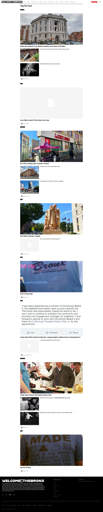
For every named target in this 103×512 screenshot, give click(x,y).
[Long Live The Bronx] (51, 450)
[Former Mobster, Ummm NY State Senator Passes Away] (51, 103)
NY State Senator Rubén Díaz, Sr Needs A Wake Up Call (50, 238)
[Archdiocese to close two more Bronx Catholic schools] (29, 172)
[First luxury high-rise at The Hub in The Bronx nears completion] (29, 187)
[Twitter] (6, 494)
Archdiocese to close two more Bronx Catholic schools (50, 166)
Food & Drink (23, 358)
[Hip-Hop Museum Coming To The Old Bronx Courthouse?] (29, 69)
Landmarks (22, 9)
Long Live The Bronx (25, 467)
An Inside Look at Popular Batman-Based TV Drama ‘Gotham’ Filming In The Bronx (54, 49)
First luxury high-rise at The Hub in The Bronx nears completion (51, 181)
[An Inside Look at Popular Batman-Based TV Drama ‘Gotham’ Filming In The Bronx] (29, 55)
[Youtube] (10, 494)
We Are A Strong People (26, 294)
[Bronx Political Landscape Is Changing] (51, 218)
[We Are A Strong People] (51, 276)
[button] (100, 1)
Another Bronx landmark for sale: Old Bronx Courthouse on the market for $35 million (42, 46)
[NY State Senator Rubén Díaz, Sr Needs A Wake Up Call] (29, 244)
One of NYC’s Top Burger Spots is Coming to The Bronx (34, 163)
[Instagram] (14, 494)
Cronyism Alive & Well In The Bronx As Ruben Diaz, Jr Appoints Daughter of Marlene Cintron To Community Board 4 (50, 337)
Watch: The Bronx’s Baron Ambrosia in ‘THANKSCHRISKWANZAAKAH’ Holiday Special (55, 397)
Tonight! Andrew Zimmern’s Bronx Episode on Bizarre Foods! (36, 395)
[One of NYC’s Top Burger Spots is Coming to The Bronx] (51, 146)
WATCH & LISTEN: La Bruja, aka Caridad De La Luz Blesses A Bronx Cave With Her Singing (56, 412)
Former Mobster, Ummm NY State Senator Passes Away (34, 120)
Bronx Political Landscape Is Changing (30, 236)
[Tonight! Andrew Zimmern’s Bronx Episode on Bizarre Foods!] (51, 377)
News (21, 83)
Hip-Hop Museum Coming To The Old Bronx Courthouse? (50, 63)
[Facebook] (3, 494)
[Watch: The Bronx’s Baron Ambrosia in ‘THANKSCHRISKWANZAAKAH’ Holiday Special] (29, 403)
